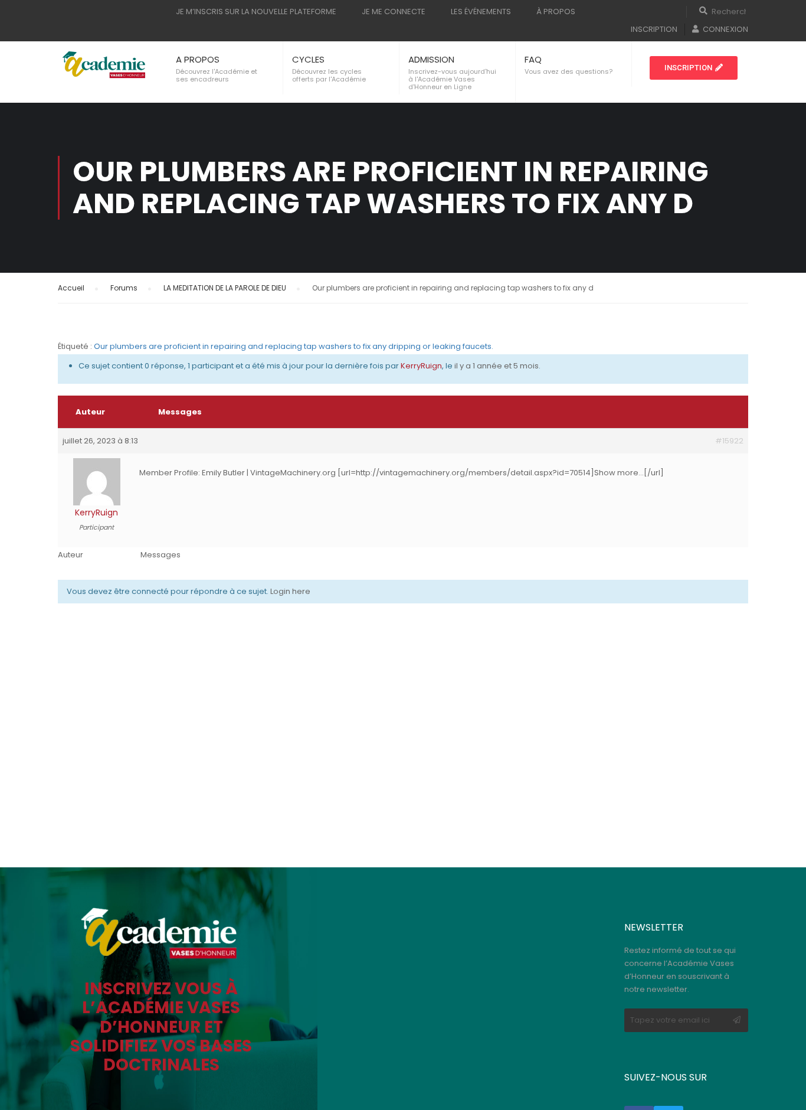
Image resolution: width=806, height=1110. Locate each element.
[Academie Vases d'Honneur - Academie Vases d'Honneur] (105, 65)
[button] (694, 68)
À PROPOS (555, 11)
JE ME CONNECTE (393, 11)
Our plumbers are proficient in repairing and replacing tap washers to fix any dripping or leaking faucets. (293, 346)
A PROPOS (197, 59)
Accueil (71, 288)
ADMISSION (431, 59)
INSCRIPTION (654, 29)
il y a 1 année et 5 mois (496, 365)
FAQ (533, 59)
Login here (290, 591)
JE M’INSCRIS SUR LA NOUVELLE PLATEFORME (256, 11)
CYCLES (308, 59)
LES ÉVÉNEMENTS (481, 11)
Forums (123, 288)
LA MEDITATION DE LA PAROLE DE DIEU (224, 288)
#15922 (729, 440)
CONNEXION (725, 29)
